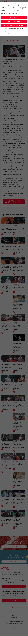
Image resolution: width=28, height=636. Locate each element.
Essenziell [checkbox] (6, 13)
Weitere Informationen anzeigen (13, 28)
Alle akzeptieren (14, 17)
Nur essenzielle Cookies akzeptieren (14, 25)
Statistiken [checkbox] (14, 13)
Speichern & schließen (14, 21)
